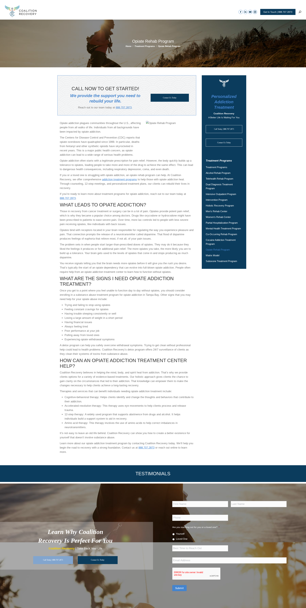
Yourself (180, 534)
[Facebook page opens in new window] (241, 12)
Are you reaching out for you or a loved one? (195, 527)
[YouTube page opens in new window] (250, 12)
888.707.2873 (124, 107)
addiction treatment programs (119, 179)
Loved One (181, 539)
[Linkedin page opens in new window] (245, 12)
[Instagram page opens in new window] (255, 12)
